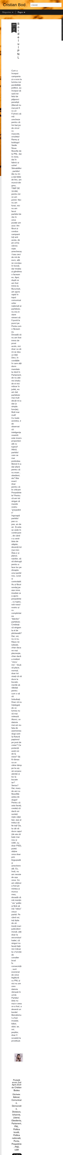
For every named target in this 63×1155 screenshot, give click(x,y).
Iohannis (16, 1114)
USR (17, 1149)
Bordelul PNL (18, 40)
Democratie (16, 1107)
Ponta (16, 1140)
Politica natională (16, 1136)
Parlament (16, 1123)
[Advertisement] (37, 69)
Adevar (16, 1097)
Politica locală (16, 1131)
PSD (17, 1146)
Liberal (16, 1117)
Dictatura (16, 1111)
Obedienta (16, 1120)
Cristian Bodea (18, 1089)
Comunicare (17, 1101)
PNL (16, 1126)
